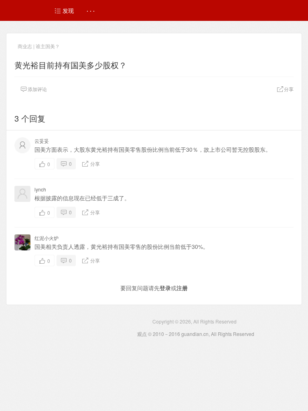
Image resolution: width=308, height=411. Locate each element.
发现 (67, 10)
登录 (165, 288)
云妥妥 (41, 140)
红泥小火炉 (46, 237)
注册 (182, 288)
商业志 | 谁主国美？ (39, 46)
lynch (40, 189)
